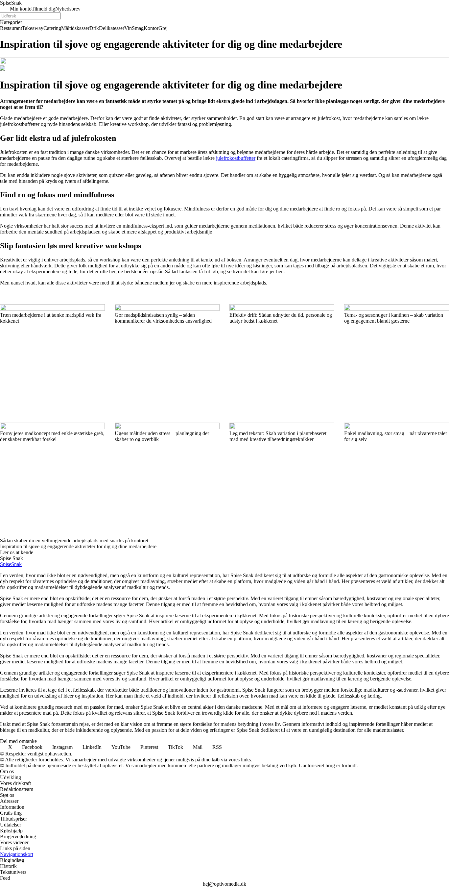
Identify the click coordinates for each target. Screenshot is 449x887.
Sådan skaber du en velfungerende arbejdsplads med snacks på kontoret (74, 540)
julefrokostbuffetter (235, 158)
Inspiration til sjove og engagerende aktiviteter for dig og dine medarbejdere (78, 546)
